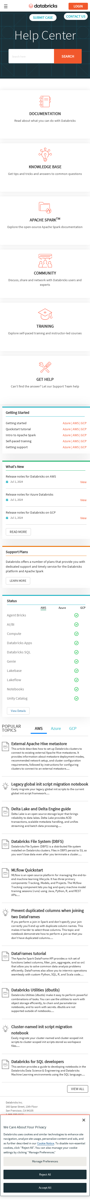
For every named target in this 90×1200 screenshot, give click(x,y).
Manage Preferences (45, 1161)
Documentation (45, 113)
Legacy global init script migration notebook (49, 784)
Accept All (45, 1188)
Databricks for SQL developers (37, 1061)
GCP (84, 423)
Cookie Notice (45, 1143)
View (83, 482)
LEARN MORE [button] (18, 581)
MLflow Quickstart (27, 870)
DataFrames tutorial (28, 953)
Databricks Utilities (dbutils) (35, 990)
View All (77, 1089)
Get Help (45, 379)
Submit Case (43, 17)
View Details (18, 711)
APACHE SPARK (45, 219)
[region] (45, 1155)
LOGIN (78, 6)
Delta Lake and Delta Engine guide (41, 808)
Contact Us (75, 16)
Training (45, 326)
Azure (67, 423)
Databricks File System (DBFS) (37, 841)
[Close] (84, 1120)
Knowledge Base (45, 166)
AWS (76, 423)
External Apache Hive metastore (39, 743)
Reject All (45, 1174)
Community (45, 273)
